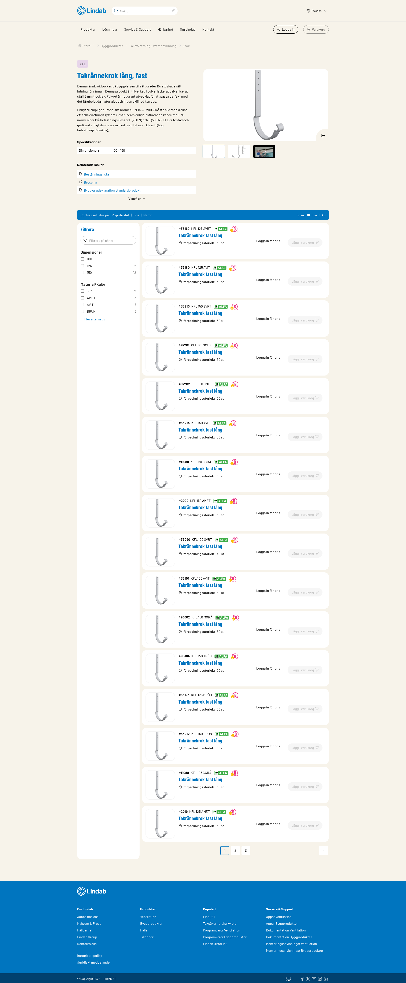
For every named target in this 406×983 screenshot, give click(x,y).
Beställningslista (96, 174)
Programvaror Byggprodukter (225, 937)
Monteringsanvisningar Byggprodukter (294, 950)
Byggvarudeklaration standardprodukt (112, 190)
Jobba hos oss (88, 917)
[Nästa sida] (323, 850)
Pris (136, 215)
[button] (136, 198)
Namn (147, 215)
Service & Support (137, 29)
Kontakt (208, 29)
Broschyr (90, 182)
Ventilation (148, 917)
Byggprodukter (151, 923)
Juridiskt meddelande (93, 962)
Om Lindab (188, 29)
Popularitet (120, 215)
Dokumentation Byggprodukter (289, 937)
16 (308, 215)
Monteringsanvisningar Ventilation (291, 944)
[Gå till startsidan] (92, 11)
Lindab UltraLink (215, 944)
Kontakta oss (87, 944)
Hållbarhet (165, 29)
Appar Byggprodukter (282, 923)
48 (323, 215)
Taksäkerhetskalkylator (220, 923)
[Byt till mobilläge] (288, 978)
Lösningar (109, 29)
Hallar (144, 930)
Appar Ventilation (279, 917)
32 (316, 215)
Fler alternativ (94, 319)
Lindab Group (87, 937)
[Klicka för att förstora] (322, 135)
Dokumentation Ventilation (286, 930)
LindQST (209, 917)
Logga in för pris (268, 241)
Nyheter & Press (89, 923)
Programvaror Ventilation (221, 930)
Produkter (88, 29)
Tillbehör (147, 937)
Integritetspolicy (89, 955)
